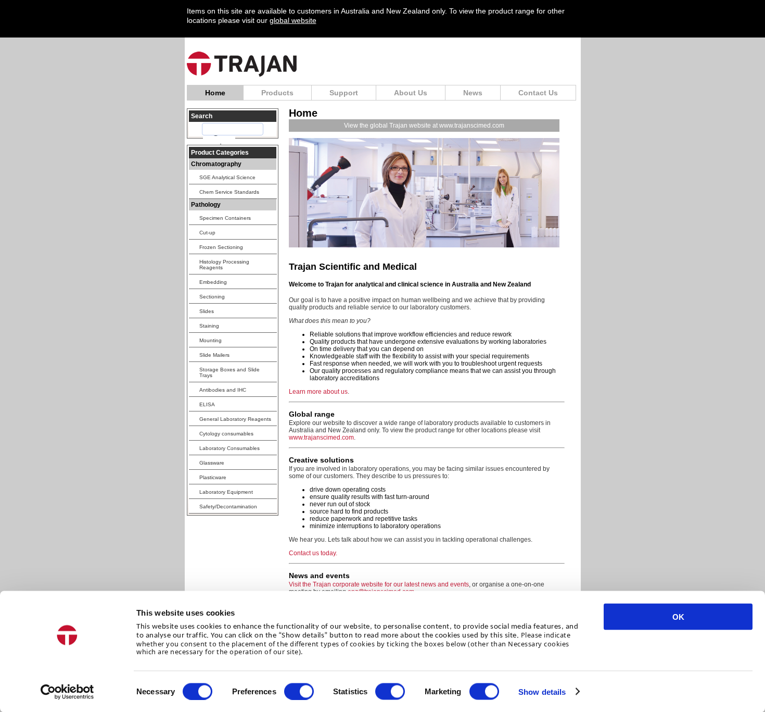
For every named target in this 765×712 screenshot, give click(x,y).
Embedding (213, 282)
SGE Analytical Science (227, 177)
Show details (542, 691)
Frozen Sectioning (221, 247)
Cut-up (207, 232)
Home (215, 93)
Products (277, 93)
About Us (410, 93)
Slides (206, 311)
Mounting (210, 340)
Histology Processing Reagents (224, 264)
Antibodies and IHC (222, 390)
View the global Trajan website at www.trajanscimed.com (424, 125)
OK (678, 617)
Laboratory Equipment (226, 492)
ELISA (207, 404)
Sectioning (212, 296)
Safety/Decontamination (228, 506)
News (472, 93)
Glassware (211, 463)
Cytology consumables (226, 433)
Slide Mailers (214, 355)
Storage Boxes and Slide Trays (229, 372)
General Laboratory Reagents (235, 419)
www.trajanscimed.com (321, 437)
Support (343, 93)
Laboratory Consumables (229, 448)
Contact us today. (313, 553)
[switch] (299, 691)
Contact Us (538, 93)
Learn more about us (318, 391)
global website (293, 20)
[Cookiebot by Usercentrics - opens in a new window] (67, 691)
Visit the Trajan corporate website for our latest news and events (379, 584)
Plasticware (212, 477)
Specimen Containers (225, 218)
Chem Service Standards (229, 192)
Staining (209, 326)
